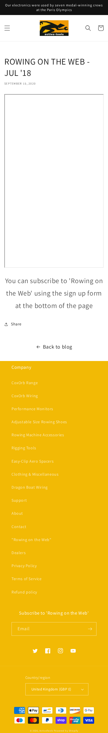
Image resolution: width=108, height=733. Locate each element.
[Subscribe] (90, 629)
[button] (7, 28)
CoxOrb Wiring (25, 395)
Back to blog (57, 346)
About (17, 513)
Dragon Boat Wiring (30, 487)
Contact (19, 526)
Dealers (19, 552)
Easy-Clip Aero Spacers (33, 461)
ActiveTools (46, 730)
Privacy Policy (24, 565)
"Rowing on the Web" (31, 539)
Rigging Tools (24, 447)
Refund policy (24, 592)
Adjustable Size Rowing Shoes (39, 421)
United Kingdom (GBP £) (51, 689)
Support (19, 500)
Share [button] (16, 324)
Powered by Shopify (66, 730)
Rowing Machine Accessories (38, 434)
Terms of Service (27, 578)
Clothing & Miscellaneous (35, 474)
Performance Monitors (32, 408)
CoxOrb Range (25, 382)
